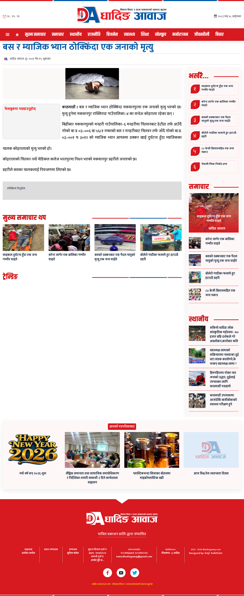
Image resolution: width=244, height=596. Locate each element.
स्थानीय (76, 34)
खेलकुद (160, 34)
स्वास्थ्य (129, 34)
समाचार (58, 34)
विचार (219, 34)
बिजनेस (112, 34)
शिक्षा (145, 34)
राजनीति (94, 34)
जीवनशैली (201, 34)
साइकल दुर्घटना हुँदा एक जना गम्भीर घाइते (214, 219)
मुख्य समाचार (35, 34)
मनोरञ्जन (180, 34)
